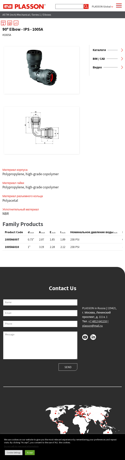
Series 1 (36, 14)
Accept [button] (30, 452)
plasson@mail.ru (92, 326)
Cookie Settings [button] (14, 452)
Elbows (47, 14)
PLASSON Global (101, 6)
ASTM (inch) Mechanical (16, 14)
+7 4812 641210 (97, 321)
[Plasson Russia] (24, 6)
